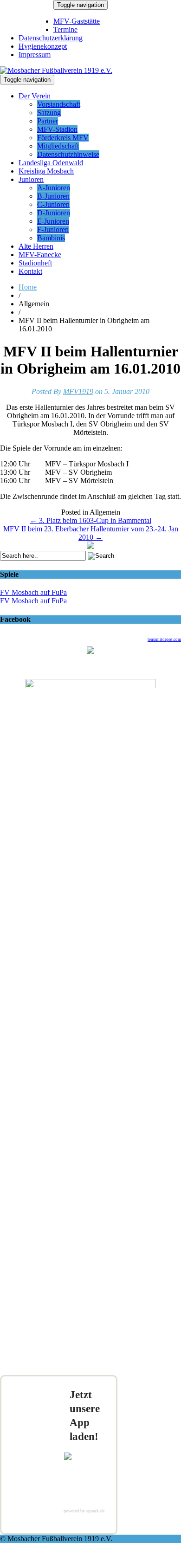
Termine (65, 29)
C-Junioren (53, 204)
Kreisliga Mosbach (46, 171)
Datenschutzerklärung (51, 38)
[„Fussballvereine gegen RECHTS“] (90, 546)
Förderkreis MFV (63, 138)
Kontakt (30, 271)
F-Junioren (53, 229)
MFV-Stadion (57, 129)
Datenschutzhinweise (68, 154)
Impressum (35, 54)
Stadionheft (35, 263)
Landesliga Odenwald (51, 163)
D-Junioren (53, 213)
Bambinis (51, 238)
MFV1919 (78, 391)
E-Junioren (53, 221)
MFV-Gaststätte (76, 21)
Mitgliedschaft (58, 146)
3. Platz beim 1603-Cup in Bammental (90, 520)
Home (28, 287)
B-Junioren (53, 196)
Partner (47, 121)
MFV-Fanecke (40, 254)
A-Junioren (53, 188)
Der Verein (35, 96)
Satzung (49, 112)
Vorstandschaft (58, 104)
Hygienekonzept (43, 46)
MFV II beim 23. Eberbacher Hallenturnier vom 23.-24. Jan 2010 (90, 533)
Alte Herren (36, 246)
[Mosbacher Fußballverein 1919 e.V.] (56, 70)
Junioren (31, 179)
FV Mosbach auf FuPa (33, 592)
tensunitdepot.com (164, 639)
